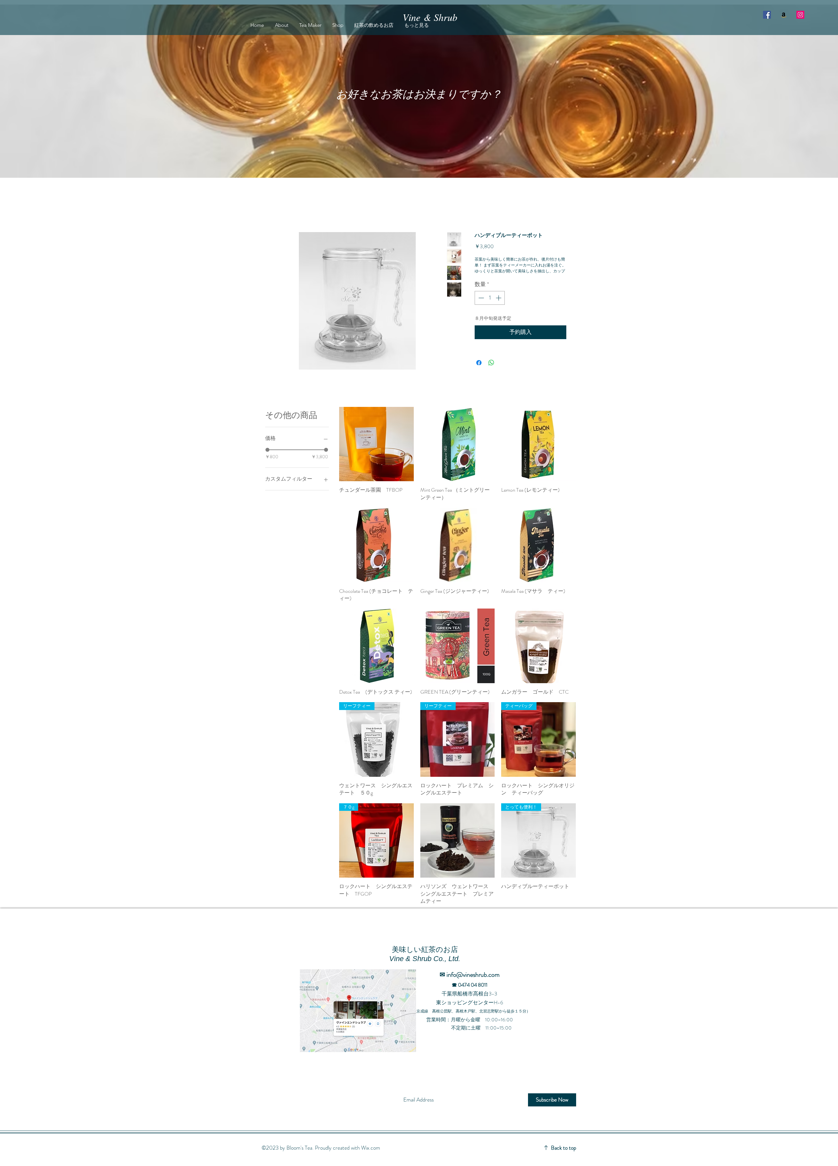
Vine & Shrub (430, 17)
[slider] (267, 458)
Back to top (563, 1156)
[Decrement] (480, 306)
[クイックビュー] (376, 452)
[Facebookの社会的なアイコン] (767, 15)
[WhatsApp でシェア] (491, 371)
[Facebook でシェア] (479, 371)
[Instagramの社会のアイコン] (800, 15)
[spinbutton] (489, 306)
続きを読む (486, 279)
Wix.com (370, 1156)
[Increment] (499, 306)
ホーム (279, 209)
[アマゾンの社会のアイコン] (784, 15)
